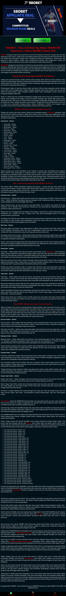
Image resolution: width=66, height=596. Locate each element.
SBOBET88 (4, 65)
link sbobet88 (17, 490)
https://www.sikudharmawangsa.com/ (20, 541)
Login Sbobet (5, 401)
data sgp (39, 514)
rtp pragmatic (29, 558)
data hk (29, 423)
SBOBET (3, 54)
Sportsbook (51, 112)
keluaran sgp (50, 251)
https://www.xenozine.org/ (23, 532)
